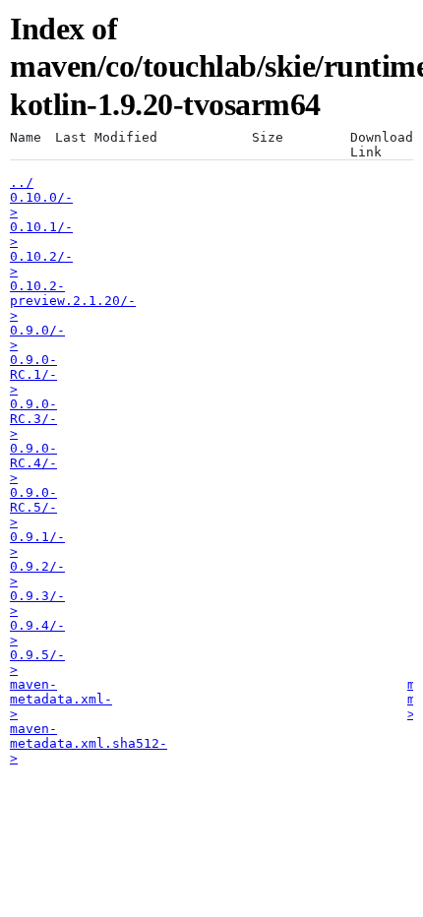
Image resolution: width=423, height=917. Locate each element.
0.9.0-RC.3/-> (33, 419)
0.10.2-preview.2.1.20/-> (73, 300)
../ (21, 182)
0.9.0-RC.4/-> (33, 463)
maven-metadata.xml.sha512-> (88, 743)
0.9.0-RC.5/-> (33, 507)
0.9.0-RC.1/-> (33, 374)
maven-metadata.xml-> (61, 699)
